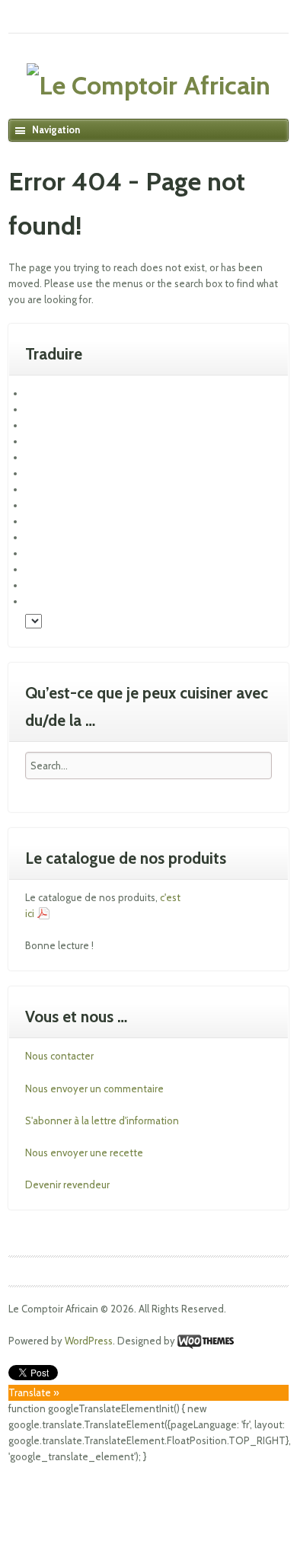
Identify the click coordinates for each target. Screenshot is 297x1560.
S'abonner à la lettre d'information (102, 1120)
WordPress (89, 1341)
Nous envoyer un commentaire (94, 1088)
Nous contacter (59, 1056)
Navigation (56, 129)
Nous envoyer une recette (84, 1152)
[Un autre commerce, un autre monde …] (148, 85)
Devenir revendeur (67, 1184)
